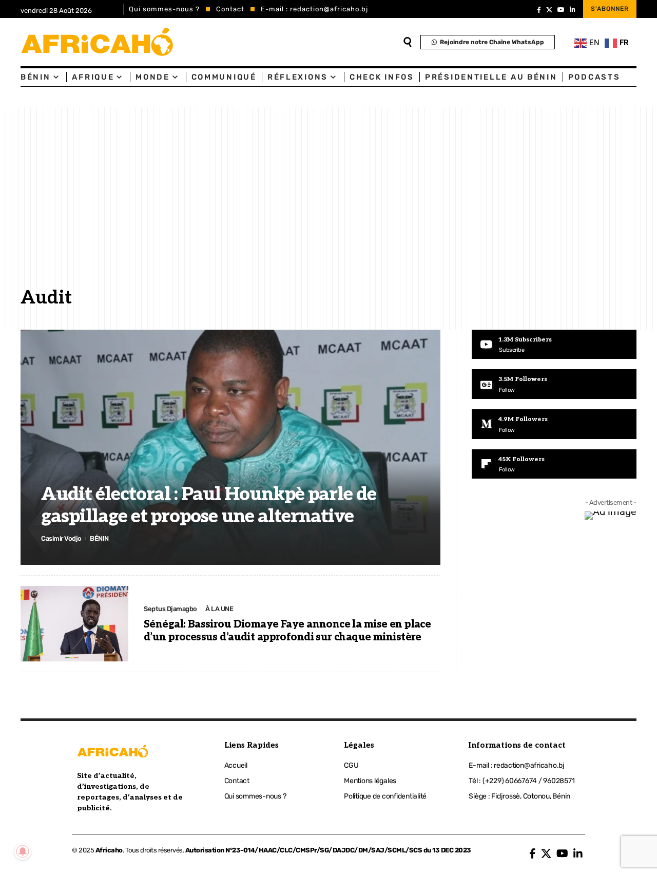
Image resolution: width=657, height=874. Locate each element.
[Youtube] (554, 344)
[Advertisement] (328, 205)
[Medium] (554, 424)
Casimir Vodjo (61, 538)
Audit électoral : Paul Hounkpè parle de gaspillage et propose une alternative (208, 505)
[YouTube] (561, 10)
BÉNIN (99, 538)
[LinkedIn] (572, 10)
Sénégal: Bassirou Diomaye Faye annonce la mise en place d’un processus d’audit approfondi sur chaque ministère (287, 630)
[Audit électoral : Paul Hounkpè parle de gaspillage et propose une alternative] (230, 447)
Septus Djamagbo (170, 609)
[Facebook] (539, 10)
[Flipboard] (554, 464)
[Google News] (554, 384)
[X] (549, 10)
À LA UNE (219, 609)
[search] (407, 42)
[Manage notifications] (22, 851)
